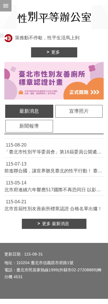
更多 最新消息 (55, 223)
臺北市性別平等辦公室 (54, 17)
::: (2, 34)
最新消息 (29, 111)
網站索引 (6, 5)
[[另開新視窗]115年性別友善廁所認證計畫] (54, 81)
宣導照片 (79, 111)
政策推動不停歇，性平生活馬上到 (43, 37)
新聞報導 (29, 126)
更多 (55, 52)
